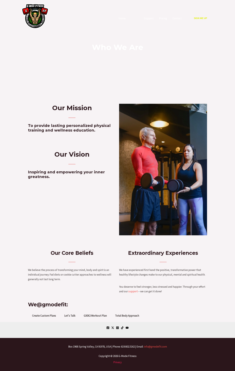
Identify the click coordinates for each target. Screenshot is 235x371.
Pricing (163, 18)
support (133, 291)
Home (122, 18)
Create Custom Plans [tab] (44, 315)
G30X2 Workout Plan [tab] (95, 315)
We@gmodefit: (48, 304)
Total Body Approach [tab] (127, 315)
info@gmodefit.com (155, 346)
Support (149, 18)
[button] (200, 18)
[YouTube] (127, 327)
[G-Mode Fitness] (35, 16)
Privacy (117, 362)
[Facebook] (107, 327)
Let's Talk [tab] (69, 315)
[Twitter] (112, 327)
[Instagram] (117, 327)
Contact (177, 18)
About (134, 18)
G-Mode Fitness (36, 32)
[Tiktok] (122, 327)
